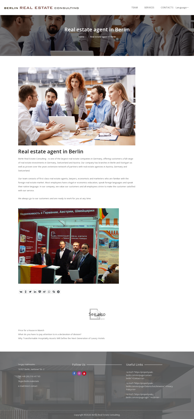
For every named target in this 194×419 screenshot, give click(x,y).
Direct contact (30, 386)
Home (81, 37)
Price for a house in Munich (31, 330)
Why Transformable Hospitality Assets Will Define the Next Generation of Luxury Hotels (61, 338)
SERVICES (149, 7)
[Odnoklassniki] (26, 292)
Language (181, 7)
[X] (30, 292)
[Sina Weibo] (44, 292)
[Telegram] (58, 292)
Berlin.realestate (31, 381)
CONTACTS (167, 7)
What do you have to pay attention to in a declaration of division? (49, 334)
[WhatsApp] (49, 292)
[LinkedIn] (35, 292)
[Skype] (54, 292)
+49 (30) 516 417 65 (31, 376)
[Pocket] (40, 292)
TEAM (134, 7)
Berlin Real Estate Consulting (106, 414)
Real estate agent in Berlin (103, 37)
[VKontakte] (21, 292)
